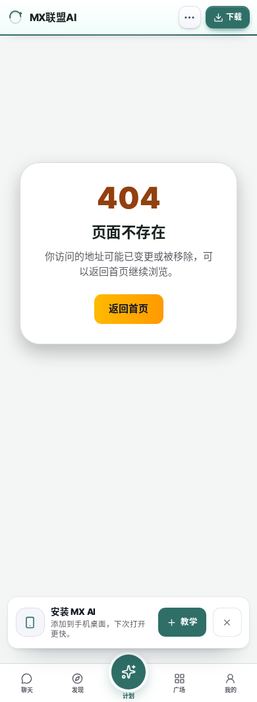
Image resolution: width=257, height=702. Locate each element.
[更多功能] (190, 17)
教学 (189, 622)
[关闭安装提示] (227, 622)
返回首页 (128, 308)
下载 (234, 17)
